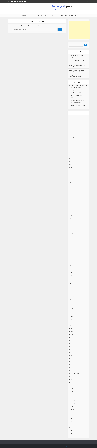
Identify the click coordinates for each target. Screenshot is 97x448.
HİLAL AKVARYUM (75, 95)
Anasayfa (23, 15)
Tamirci (47, 15)
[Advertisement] (79, 30)
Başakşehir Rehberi (23, 1)
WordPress (31, 446)
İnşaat (61, 15)
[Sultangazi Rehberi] (62, 7)
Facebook (16, 1)
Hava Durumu (69, 15)
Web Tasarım (75, 446)
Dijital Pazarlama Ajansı (84, 446)
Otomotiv (40, 15)
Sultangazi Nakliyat (68, 446)
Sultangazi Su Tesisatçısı (76, 100)
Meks (22, 446)
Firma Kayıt (10, 1)
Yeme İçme (54, 15)
